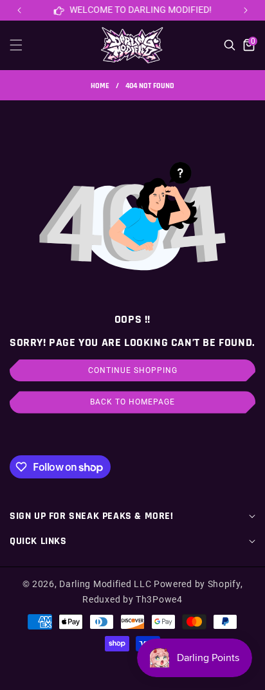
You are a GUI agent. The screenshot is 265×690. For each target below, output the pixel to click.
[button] (245, 10)
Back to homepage (132, 401)
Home (100, 86)
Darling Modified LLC (105, 584)
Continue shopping (133, 370)
